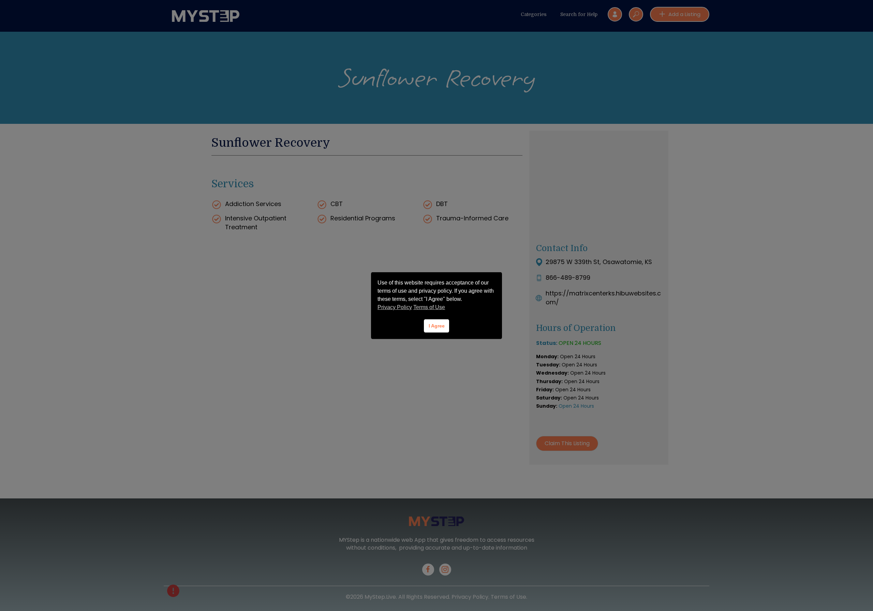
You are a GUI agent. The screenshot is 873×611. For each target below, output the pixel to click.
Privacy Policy (395, 307)
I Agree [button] (437, 326)
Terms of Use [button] (429, 307)
